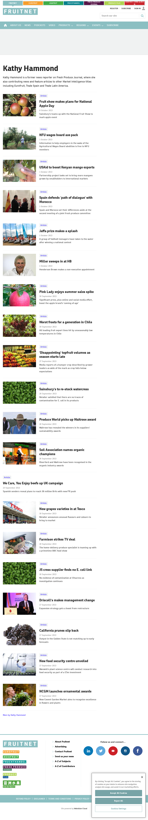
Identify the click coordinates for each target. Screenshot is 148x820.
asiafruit (53, 3)
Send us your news (64, 756)
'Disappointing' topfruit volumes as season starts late (64, 354)
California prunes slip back (59, 630)
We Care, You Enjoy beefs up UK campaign (33, 483)
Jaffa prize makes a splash (58, 231)
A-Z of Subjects (63, 761)
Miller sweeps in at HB (55, 261)
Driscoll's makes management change (67, 600)
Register (114, 9)
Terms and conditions (59, 798)
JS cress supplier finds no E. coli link (65, 570)
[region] (118, 795)
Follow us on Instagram (125, 751)
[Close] (142, 777)
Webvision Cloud (80, 808)
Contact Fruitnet (63, 751)
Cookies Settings (118, 808)
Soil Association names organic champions (61, 452)
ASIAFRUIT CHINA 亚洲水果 (134, 3)
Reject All (118, 801)
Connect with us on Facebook (137, 751)
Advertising (60, 746)
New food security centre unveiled (63, 661)
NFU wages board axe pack (58, 135)
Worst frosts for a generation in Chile (65, 322)
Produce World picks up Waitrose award (67, 419)
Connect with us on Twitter (100, 751)
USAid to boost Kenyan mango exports (67, 167)
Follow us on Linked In (88, 751)
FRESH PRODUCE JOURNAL (94, 3)
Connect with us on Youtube (113, 751)
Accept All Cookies (118, 793)
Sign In (137, 9)
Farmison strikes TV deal (57, 539)
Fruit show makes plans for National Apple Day (65, 103)
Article (43, 95)
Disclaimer (39, 798)
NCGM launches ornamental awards (65, 691)
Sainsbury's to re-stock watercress (64, 389)
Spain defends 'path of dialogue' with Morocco (65, 199)
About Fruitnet (62, 741)
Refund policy (23, 798)
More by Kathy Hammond (14, 715)
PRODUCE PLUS (114, 3)
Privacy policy (82, 798)
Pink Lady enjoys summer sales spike (66, 292)
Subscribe (126, 9)
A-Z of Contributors (65, 766)
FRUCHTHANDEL (73, 3)
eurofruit (33, 3)
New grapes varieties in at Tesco (62, 509)
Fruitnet (13, 3)
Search (142, 15)
